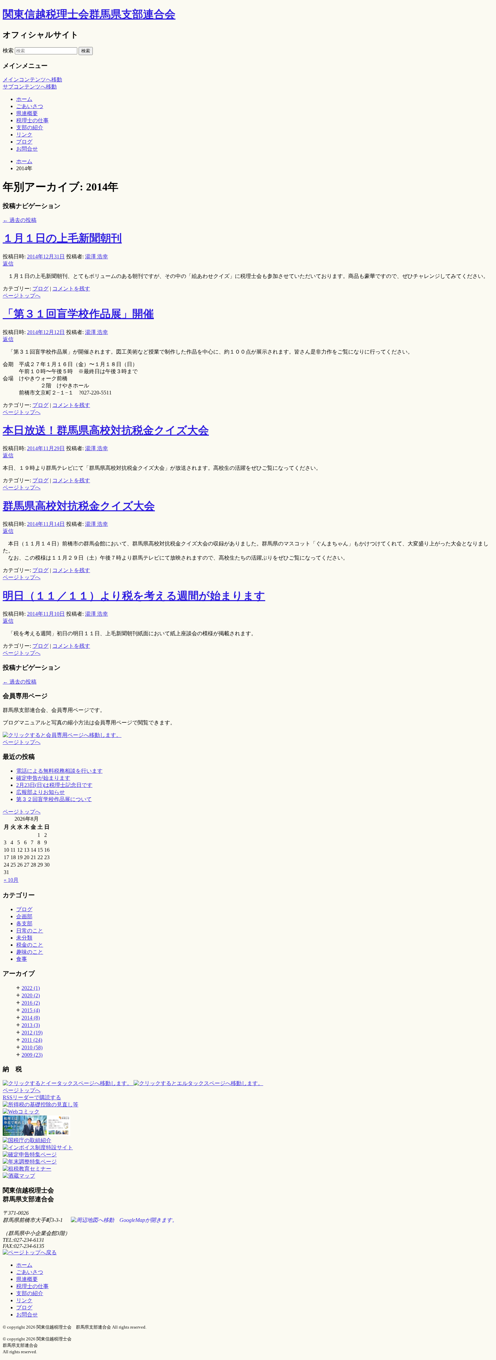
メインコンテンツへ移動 (32, 79)
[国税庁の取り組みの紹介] (21, 1111)
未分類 (24, 938)
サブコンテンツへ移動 (30, 86)
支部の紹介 (29, 127)
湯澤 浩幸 (96, 256)
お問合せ (27, 149)
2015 (31, 1010)
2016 (31, 1003)
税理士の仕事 (32, 120)
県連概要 (27, 113)
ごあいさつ (29, 106)
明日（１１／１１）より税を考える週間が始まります (134, 596)
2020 (31, 995)
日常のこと (29, 930)
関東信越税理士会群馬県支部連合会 (89, 14)
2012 (32, 1032)
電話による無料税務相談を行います (59, 771)
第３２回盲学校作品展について (54, 799)
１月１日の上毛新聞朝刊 (62, 238)
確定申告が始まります (43, 778)
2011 (32, 1040)
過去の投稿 (19, 220)
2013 (31, 1025)
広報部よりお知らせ (40, 792)
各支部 (24, 923)
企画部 (24, 916)
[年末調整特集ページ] (30, 1161)
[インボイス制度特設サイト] (38, 1147)
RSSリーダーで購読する (32, 1097)
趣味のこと (29, 952)
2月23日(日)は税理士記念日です (54, 785)
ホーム (24, 99)
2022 (31, 988)
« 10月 (11, 880)
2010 (32, 1047)
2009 (32, 1055)
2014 (31, 1018)
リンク (24, 134)
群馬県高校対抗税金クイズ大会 (79, 506)
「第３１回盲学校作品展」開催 (78, 314)
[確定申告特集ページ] (30, 1154)
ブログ (24, 142)
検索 (8, 50)
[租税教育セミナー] (27, 1169)
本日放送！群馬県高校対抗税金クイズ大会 (106, 430)
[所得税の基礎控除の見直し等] (40, 1104)
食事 (21, 959)
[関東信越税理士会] (248, 1126)
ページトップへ (21, 296)
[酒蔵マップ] (19, 1176)
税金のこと (29, 945)
